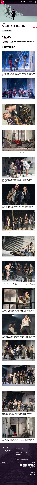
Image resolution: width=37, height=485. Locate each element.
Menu (35, 27)
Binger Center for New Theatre (6, 465)
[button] (18, 63)
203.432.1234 (19, 448)
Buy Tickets (30, 2)
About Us (3, 23)
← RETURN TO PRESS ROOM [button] (7, 30)
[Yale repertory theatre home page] (2, 2)
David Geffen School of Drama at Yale (7, 464)
